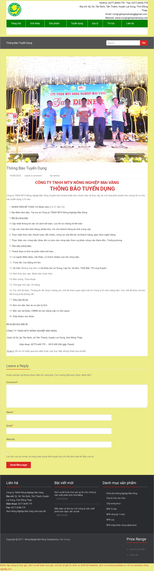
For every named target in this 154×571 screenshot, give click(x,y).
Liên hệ (130, 23)
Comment (12, 382)
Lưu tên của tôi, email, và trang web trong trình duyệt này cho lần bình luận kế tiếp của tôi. (50, 456)
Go (143, 42)
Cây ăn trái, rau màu (115, 498)
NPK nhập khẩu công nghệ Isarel (121, 525)
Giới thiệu (35, 23)
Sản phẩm (54, 23)
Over (137, 549)
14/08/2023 (15, 175)
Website (10, 439)
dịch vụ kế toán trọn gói (40, 565)
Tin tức (111, 23)
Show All (134, 555)
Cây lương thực (113, 503)
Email (9, 425)
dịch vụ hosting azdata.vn (112, 565)
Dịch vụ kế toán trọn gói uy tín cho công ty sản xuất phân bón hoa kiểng (75, 493)
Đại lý (95, 23)
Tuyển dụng (77, 23)
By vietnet (55, 175)
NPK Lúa (110, 520)
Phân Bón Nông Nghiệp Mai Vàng (121, 493)
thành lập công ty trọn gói (13, 565)
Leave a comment (33, 175)
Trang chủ (16, 23)
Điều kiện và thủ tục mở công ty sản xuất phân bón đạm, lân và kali (74, 510)
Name (10, 412)
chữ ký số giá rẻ (63, 565)
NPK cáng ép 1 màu (115, 514)
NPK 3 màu (111, 509)
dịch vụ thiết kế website (85, 565)
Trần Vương (64, 539)
